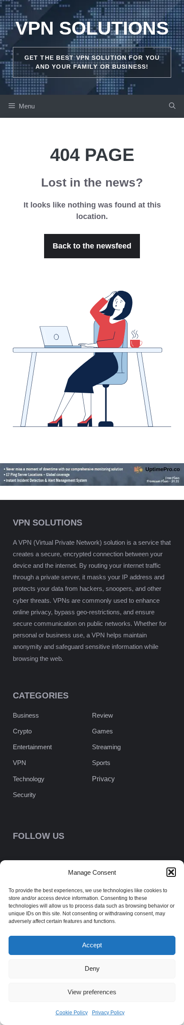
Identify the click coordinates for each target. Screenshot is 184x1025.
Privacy (103, 779)
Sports (101, 762)
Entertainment (32, 746)
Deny (92, 968)
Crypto (22, 731)
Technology (29, 779)
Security (24, 794)
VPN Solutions (92, 28)
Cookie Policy (72, 1013)
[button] (171, 872)
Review (102, 715)
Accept (92, 945)
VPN (19, 762)
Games (102, 731)
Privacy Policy (108, 1013)
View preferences (92, 992)
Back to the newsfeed (92, 246)
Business (26, 715)
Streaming (106, 746)
